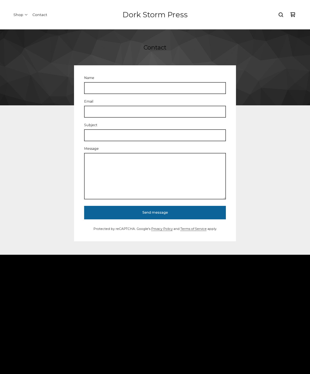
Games (72, 345)
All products (76, 287)
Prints (70, 302)
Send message (155, 212)
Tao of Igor (75, 331)
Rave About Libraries (83, 338)
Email (88, 101)
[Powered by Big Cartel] (232, 271)
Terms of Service (193, 229)
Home (71, 280)
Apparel (73, 316)
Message (91, 149)
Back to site (145, 287)
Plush (70, 309)
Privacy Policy (162, 229)
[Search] (281, 15)
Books (71, 294)
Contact (39, 15)
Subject (90, 125)
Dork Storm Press (155, 14)
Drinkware (74, 324)
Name (89, 78)
